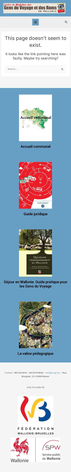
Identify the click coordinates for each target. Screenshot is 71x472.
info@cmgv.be (53, 372)
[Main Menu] (35, 22)
